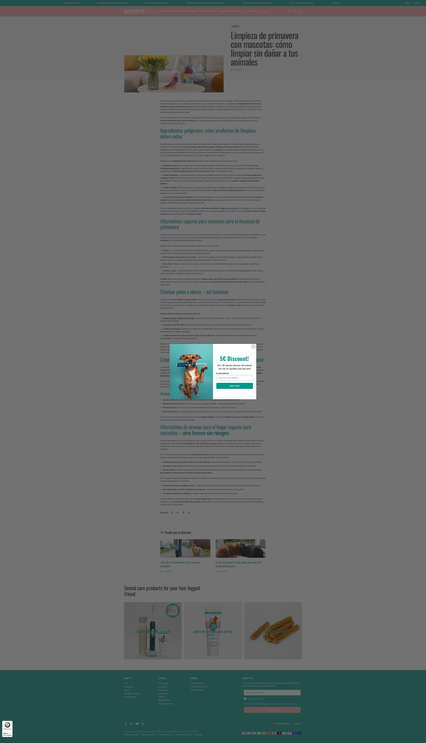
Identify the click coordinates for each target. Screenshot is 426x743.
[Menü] (11, 722)
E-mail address (222, 373)
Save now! (235, 386)
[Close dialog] (253, 347)
